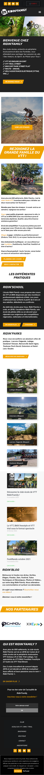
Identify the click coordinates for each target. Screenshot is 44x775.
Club (22, 722)
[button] (40, 12)
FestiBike (8, 244)
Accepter (18, 771)
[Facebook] (9, 3)
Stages (4, 235)
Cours (3, 214)
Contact (22, 741)
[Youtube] (13, 3)
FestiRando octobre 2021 (19, 559)
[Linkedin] (17, 3)
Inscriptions (22, 745)
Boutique (22, 736)
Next (41, 624)
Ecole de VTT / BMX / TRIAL (22, 727)
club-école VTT (7, 200)
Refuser (26, 771)
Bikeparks (22, 731)
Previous (3, 624)
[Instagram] (5, 3)
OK (22, 710)
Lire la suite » (11, 501)
